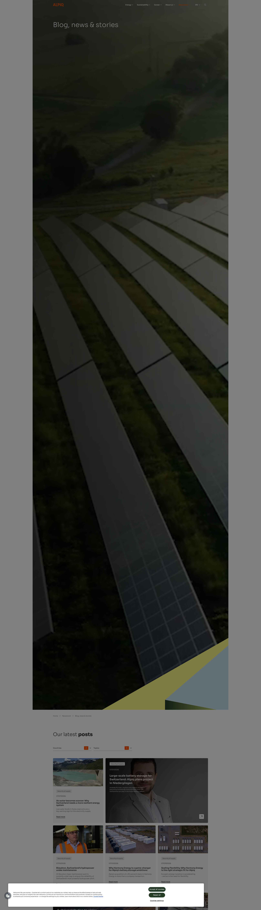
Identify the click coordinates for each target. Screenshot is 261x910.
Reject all (157, 895)
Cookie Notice (98, 896)
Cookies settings (157, 901)
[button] (8, 895)
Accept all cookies (156, 889)
